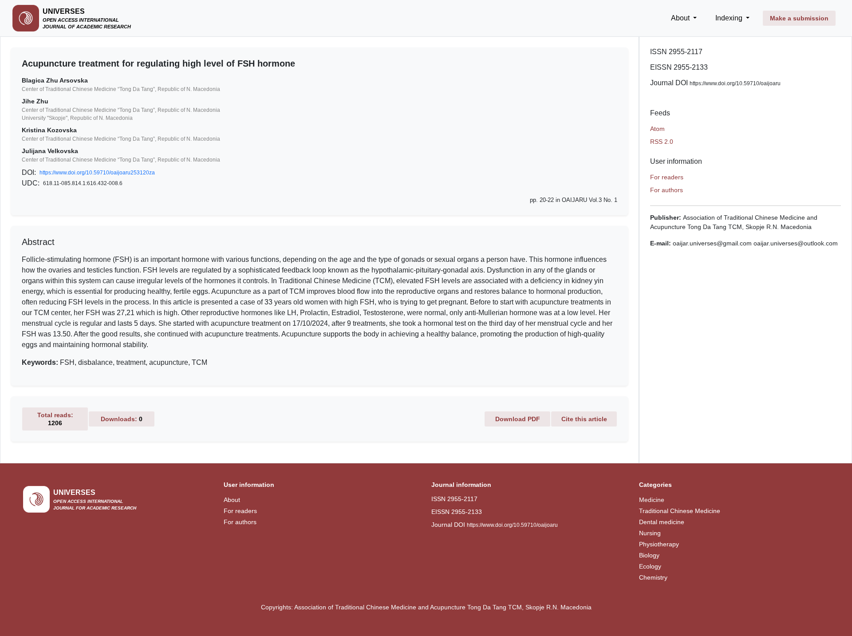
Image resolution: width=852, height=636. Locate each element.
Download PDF (517, 419)
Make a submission (799, 18)
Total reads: (55, 419)
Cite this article (584, 419)
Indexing (729, 18)
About (681, 18)
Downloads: (121, 419)
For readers (666, 177)
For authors (666, 190)
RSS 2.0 (661, 141)
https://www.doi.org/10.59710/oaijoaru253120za (97, 173)
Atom (657, 128)
